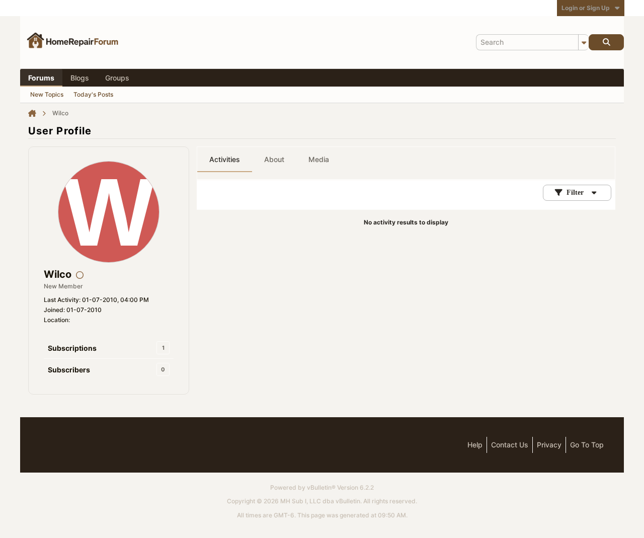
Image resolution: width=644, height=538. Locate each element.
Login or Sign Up (585, 8)
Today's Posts (93, 94)
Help (474, 444)
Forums (41, 77)
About (274, 159)
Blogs (79, 77)
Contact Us (509, 444)
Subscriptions (72, 348)
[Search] (606, 42)
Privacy (549, 444)
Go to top (587, 444)
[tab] (224, 159)
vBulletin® (321, 487)
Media (318, 159)
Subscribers (69, 369)
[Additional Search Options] (583, 42)
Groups (117, 77)
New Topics (46, 94)
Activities (224, 159)
